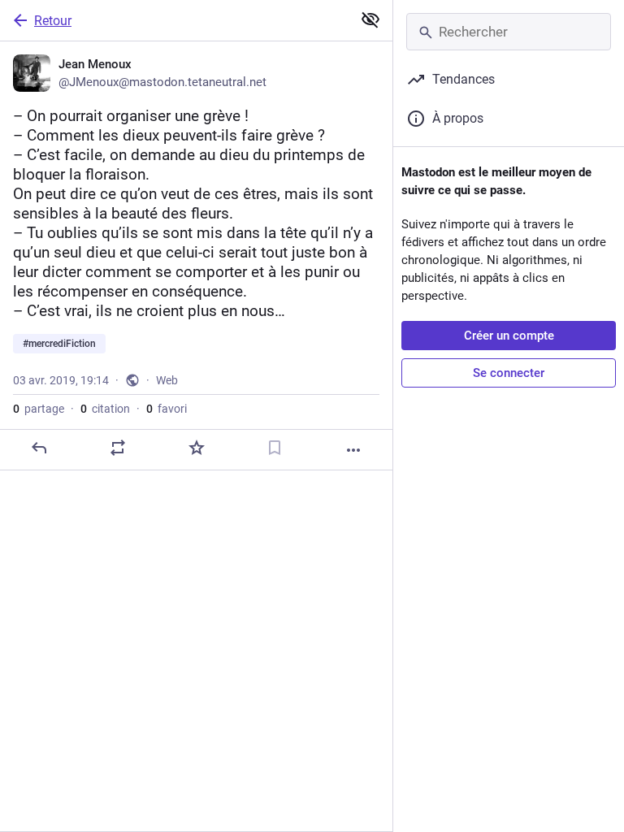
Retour (53, 20)
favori (166, 408)
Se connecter (508, 373)
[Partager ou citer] (118, 447)
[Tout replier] (370, 19)
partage (38, 408)
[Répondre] (39, 447)
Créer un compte (509, 335)
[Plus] (353, 450)
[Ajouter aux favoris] (196, 447)
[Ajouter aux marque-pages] (274, 447)
